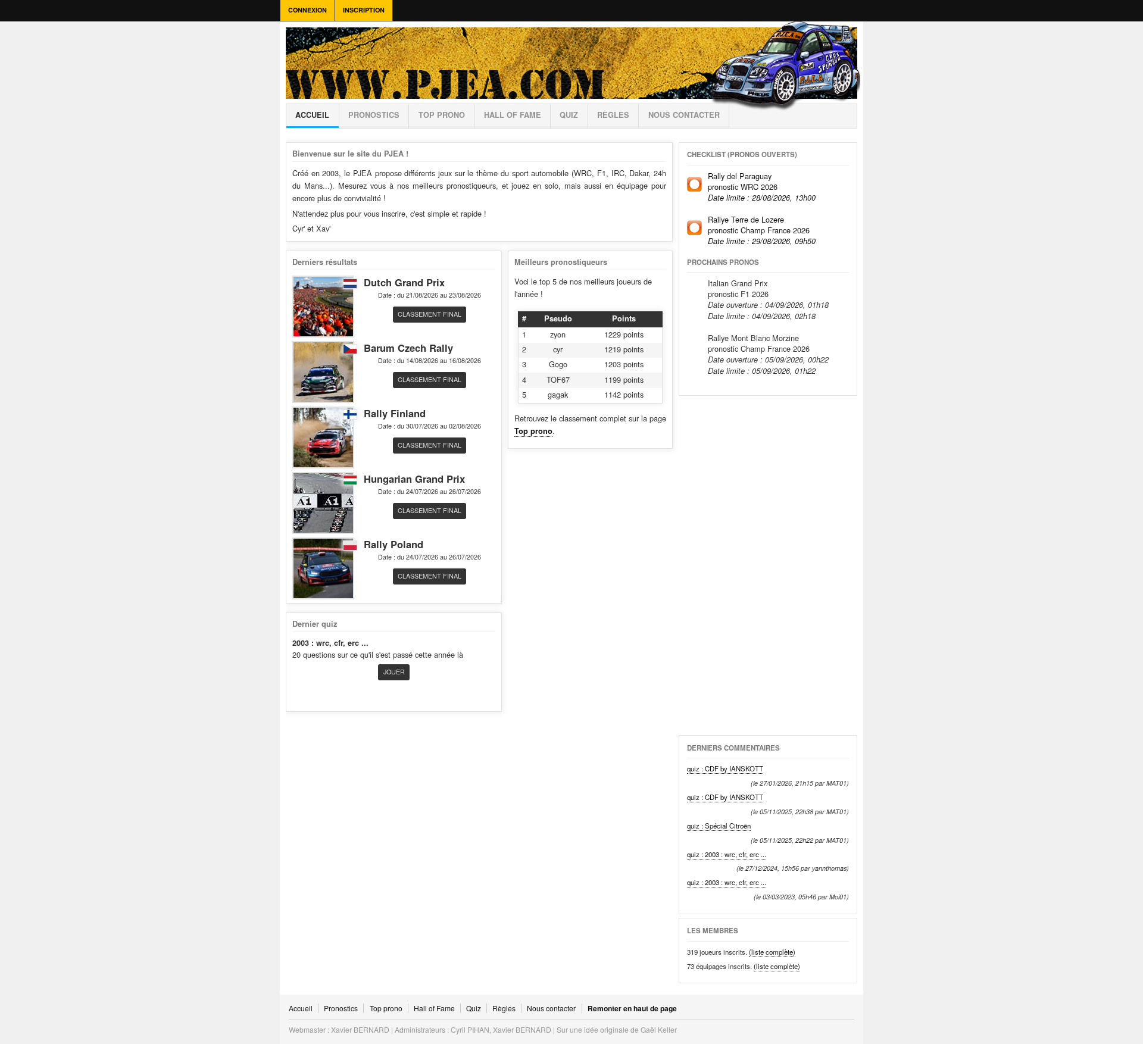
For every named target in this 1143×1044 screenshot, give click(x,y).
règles (613, 115)
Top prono (442, 115)
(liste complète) (772, 952)
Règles (504, 1008)
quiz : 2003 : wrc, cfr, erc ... (726, 854)
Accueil (312, 115)
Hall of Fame (512, 115)
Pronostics (373, 115)
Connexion (307, 9)
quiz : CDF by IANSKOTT (725, 768)
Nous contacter (684, 115)
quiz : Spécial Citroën (719, 825)
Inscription (364, 9)
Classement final (429, 314)
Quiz (569, 115)
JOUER (394, 671)
